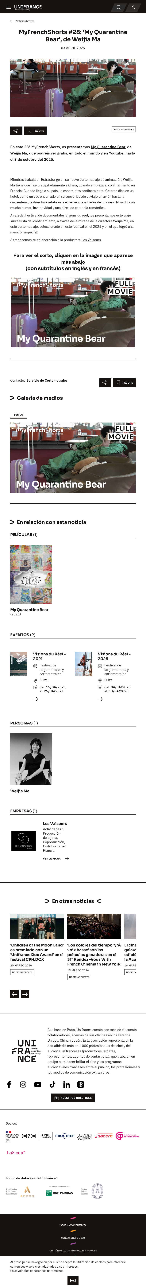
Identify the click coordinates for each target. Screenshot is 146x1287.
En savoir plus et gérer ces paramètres (36, 1271)
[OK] (73, 1280)
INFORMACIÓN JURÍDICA (73, 1225)
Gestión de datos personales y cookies (73, 1250)
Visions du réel (76, 215)
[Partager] (16, 131)
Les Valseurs (91, 240)
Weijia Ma (18, 153)
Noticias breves (124, 129)
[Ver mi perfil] (133, 7)
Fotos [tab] (18, 414)
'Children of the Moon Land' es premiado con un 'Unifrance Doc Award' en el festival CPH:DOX (37, 952)
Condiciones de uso (73, 1237)
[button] (126, 434)
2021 (97, 226)
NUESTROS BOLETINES (76, 1098)
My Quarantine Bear (108, 146)
